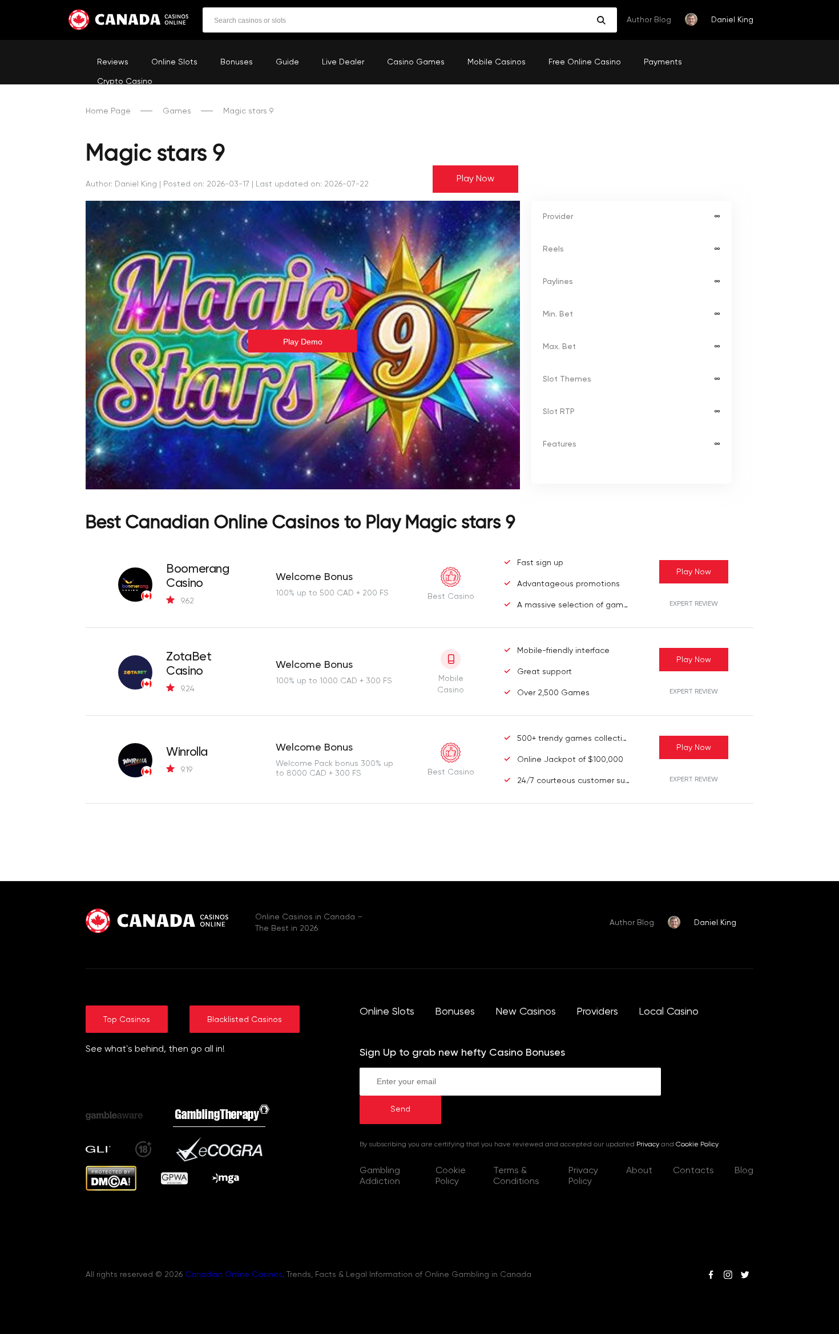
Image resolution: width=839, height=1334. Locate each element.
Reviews (112, 62)
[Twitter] (744, 1276)
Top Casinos (126, 1020)
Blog (744, 1170)
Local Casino (669, 1012)
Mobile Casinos (496, 62)
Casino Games (416, 62)
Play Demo (302, 341)
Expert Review (693, 604)
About (639, 1170)
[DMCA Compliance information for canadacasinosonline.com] (111, 1188)
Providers (597, 1012)
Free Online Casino (584, 62)
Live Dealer (343, 62)
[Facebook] (711, 1276)
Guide (287, 62)
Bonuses (236, 62)
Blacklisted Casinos (244, 1020)
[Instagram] (727, 1276)
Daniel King (732, 20)
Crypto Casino (124, 82)
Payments (663, 62)
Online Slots (174, 62)
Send (400, 1109)
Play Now (475, 179)
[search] (601, 20)
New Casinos (525, 1012)
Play (693, 572)
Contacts (693, 1170)
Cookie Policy (697, 1144)
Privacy (647, 1144)
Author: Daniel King (121, 184)
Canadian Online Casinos (234, 1275)
